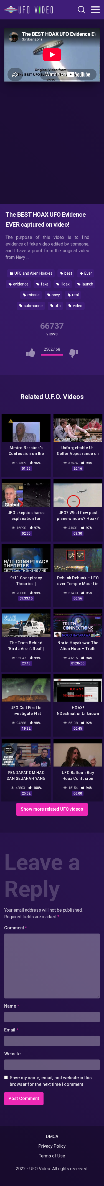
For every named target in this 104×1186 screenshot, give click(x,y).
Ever (87, 273)
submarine (32, 306)
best (68, 273)
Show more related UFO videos (52, 809)
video (77, 306)
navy (55, 295)
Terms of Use (52, 1156)
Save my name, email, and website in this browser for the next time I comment (51, 1081)
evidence (20, 284)
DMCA (52, 1136)
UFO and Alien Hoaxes (33, 273)
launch (87, 284)
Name (11, 1006)
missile (33, 295)
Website (12, 1053)
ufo (57, 306)
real (75, 295)
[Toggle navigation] (95, 9)
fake (44, 284)
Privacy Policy (52, 1146)
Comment (15, 927)
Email (11, 1030)
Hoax (65, 284)
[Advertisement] (52, 142)
